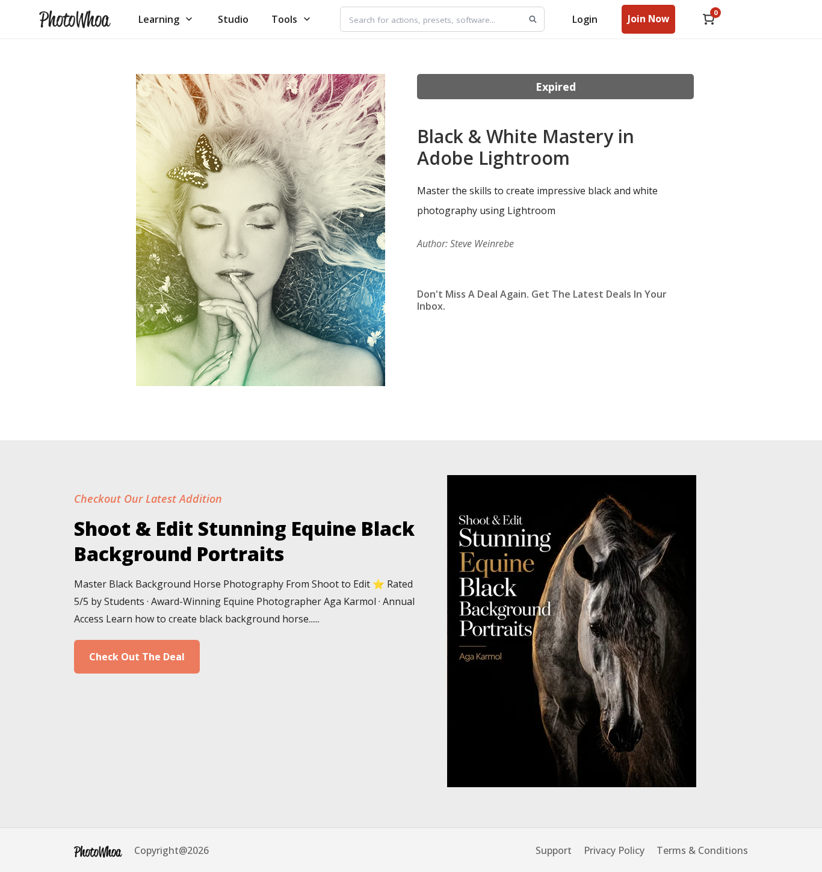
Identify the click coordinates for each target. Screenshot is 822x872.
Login (585, 19)
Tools (284, 19)
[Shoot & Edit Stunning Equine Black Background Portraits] (571, 783)
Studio (233, 19)
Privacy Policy (614, 850)
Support (554, 850)
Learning (158, 19)
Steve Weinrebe (482, 243)
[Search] (532, 19)
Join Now (648, 18)
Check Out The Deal (137, 656)
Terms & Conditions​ (702, 850)
